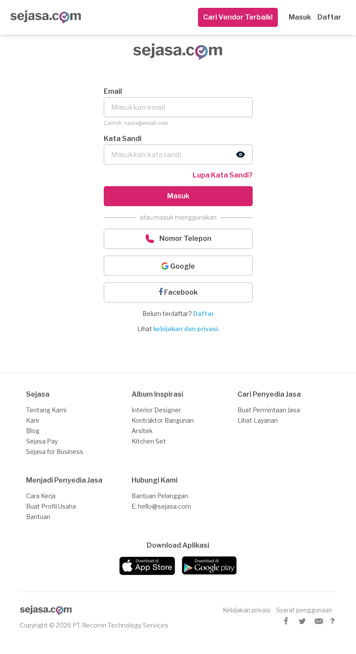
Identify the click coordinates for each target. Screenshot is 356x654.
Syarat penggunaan (304, 610)
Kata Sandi (123, 139)
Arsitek (142, 430)
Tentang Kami (46, 410)
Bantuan (38, 516)
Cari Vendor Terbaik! (238, 17)
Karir (33, 420)
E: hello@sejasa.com (161, 506)
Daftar (329, 17)
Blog (33, 430)
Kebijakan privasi (246, 610)
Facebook (180, 292)
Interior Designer (156, 410)
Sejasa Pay (42, 441)
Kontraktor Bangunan (163, 420)
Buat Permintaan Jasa (268, 410)
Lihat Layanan (257, 420)
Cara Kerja (41, 496)
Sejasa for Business (54, 451)
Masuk (300, 17)
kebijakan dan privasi (185, 328)
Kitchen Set (149, 441)
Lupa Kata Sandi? (223, 175)
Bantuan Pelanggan (160, 496)
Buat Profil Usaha (51, 506)
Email (113, 91)
